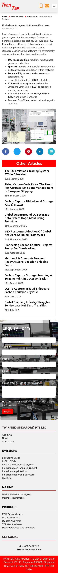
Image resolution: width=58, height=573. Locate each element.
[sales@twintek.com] (48, 6)
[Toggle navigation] (54, 6)
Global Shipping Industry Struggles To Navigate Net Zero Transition (27, 303)
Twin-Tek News (17, 16)
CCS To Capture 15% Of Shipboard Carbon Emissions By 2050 (27, 290)
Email (5, 370)
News (5, 438)
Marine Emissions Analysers (17, 494)
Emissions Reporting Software (18, 474)
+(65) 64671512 (30, 546)
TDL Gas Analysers (12, 524)
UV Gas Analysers (11, 520)
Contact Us (8, 441)
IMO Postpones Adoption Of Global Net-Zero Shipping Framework (28, 233)
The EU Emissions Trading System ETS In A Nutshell (27, 172)
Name (5, 334)
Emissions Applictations (14, 471)
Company (7, 346)
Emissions (9, 450)
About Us (7, 434)
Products (9, 507)
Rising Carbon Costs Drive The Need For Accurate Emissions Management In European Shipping (29, 188)
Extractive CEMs (11, 457)
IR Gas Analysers (11, 517)
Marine (7, 487)
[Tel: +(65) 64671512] (42, 6)
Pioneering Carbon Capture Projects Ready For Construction (28, 246)
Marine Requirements (13, 497)
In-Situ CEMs (9, 461)
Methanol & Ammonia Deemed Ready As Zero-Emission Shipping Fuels (26, 262)
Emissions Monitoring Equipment (19, 467)
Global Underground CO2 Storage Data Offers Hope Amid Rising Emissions (27, 218)
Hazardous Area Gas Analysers (18, 527)
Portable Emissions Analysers (18, 464)
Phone (5, 358)
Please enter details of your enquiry (21, 382)
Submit (7, 411)
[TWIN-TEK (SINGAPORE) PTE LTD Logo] (12, 6)
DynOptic (7, 478)
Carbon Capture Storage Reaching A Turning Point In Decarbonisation (28, 277)
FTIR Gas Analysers (12, 514)
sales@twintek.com (30, 549)
